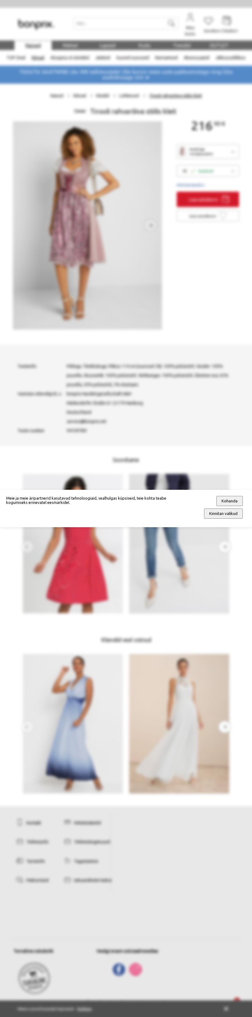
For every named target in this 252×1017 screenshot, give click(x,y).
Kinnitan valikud (223, 513)
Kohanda (230, 501)
